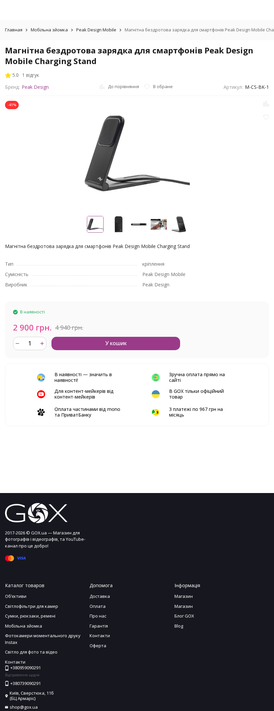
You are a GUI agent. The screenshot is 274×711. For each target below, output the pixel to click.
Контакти (100, 636)
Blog (178, 626)
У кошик (116, 343)
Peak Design (35, 87)
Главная (13, 30)
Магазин (183, 596)
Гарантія (99, 626)
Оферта (98, 646)
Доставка (100, 596)
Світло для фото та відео (31, 652)
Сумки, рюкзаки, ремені (30, 616)
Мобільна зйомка (49, 30)
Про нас (98, 616)
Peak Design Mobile (96, 30)
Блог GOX (184, 616)
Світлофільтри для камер (31, 606)
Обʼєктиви (15, 596)
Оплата (98, 606)
